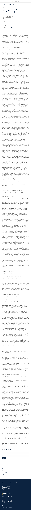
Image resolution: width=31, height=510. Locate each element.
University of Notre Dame (8, 507)
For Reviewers (4, 472)
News (2, 497)
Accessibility (4, 502)
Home (4, 7)
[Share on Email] (12, 27)
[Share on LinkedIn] (8, 27)
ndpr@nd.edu (4, 489)
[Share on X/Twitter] (10, 27)
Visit (2, 500)
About (3, 468)
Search (4, 458)
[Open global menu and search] (28, 4)
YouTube (10, 500)
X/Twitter (10, 497)
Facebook (10, 496)
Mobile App (3, 501)
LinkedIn (10, 501)
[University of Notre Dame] (15, 494)
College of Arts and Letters (7, 481)
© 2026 (3, 507)
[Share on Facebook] (6, 27)
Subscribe (4, 474)
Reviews (7, 7)
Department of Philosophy (18, 481)
